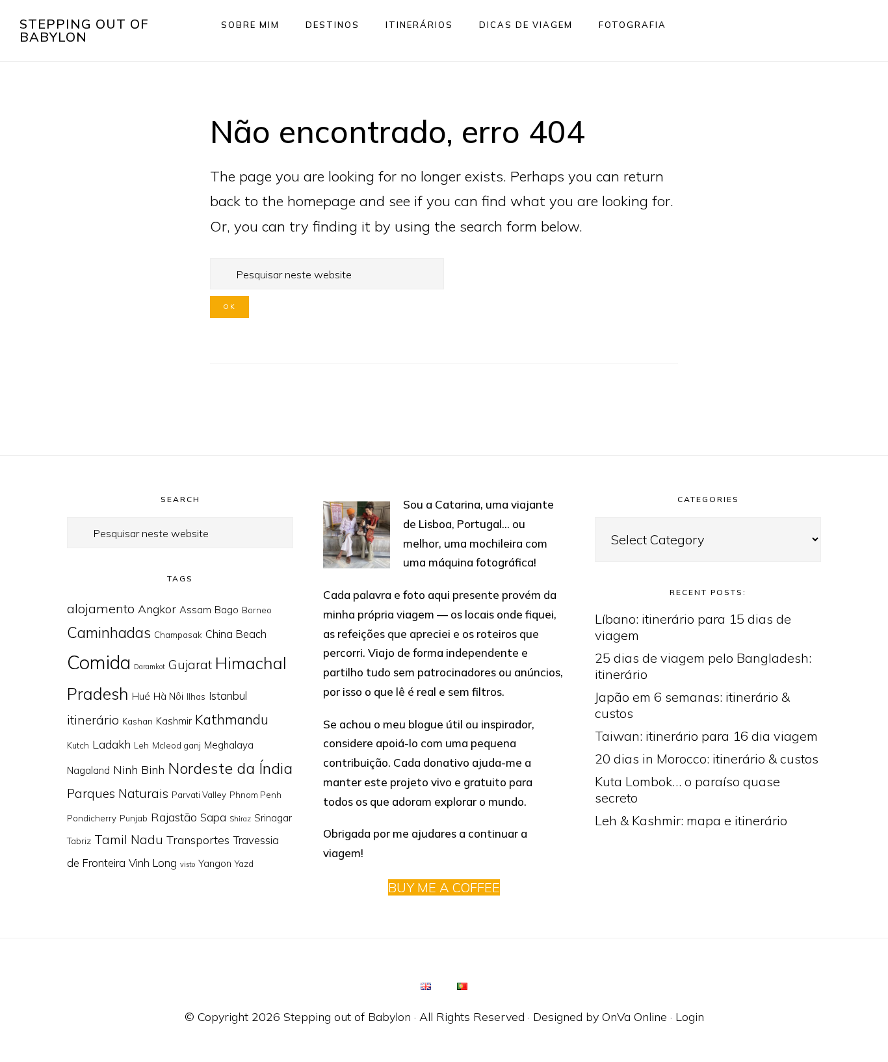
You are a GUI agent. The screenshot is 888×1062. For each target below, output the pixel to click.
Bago (227, 610)
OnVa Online (634, 1016)
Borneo (257, 610)
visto (187, 864)
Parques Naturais (117, 793)
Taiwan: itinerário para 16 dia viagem (706, 736)
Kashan (137, 721)
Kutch (78, 745)
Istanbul (228, 695)
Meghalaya (229, 745)
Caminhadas (109, 632)
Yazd (244, 863)
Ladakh (111, 744)
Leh (141, 745)
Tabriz (79, 841)
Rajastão (174, 817)
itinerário (93, 720)
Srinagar (273, 818)
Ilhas (196, 696)
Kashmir (174, 721)
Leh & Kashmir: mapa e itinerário (691, 820)
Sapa (213, 817)
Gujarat (190, 664)
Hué (141, 696)
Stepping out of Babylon (347, 1016)
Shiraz (240, 818)
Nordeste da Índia (230, 768)
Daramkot (149, 666)
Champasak (178, 635)
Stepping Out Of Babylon (84, 30)
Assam (195, 610)
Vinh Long (153, 863)
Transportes (197, 839)
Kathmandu (231, 719)
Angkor (157, 609)
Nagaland (88, 770)
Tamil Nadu (128, 839)
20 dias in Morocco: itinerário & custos (706, 758)
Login (689, 1016)
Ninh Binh (138, 769)
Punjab (134, 818)
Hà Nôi (168, 696)
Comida (99, 662)
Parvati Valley (199, 795)
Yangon (214, 863)
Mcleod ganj (176, 745)
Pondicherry (91, 818)
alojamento (101, 608)
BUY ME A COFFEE (444, 887)
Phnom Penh (255, 795)
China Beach (236, 634)
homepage (321, 201)
